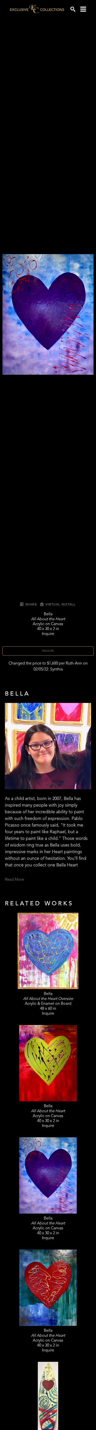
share (30, 604)
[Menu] (83, 9)
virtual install (60, 604)
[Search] (72, 9)
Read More (14, 880)
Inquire (48, 651)
